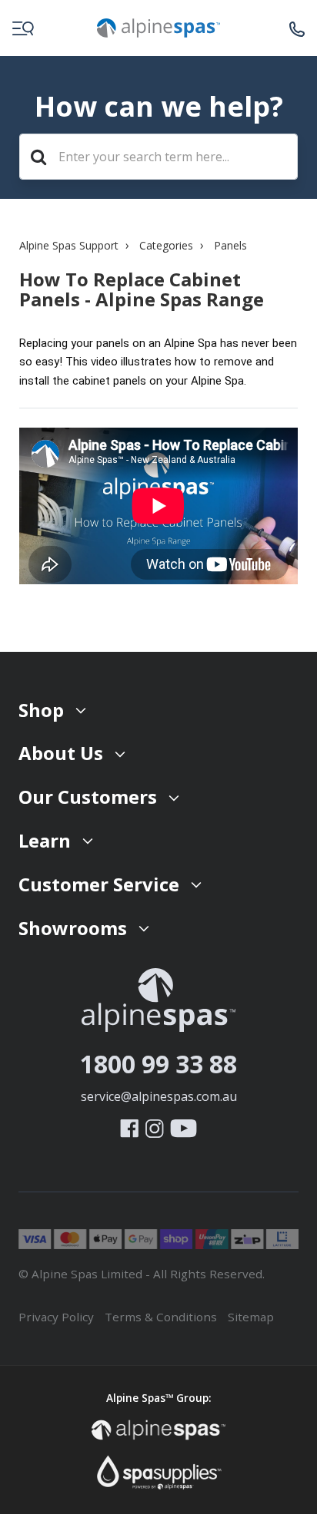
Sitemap (251, 1316)
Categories (166, 245)
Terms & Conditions (161, 1316)
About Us (60, 752)
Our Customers (87, 796)
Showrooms (72, 927)
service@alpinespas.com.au (159, 1096)
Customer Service (98, 884)
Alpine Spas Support (68, 245)
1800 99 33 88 (158, 1063)
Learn (44, 840)
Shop (41, 709)
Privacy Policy (56, 1316)
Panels (230, 245)
